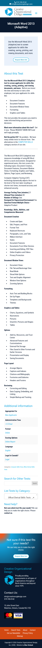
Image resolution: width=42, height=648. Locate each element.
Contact (32, 630)
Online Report (10, 442)
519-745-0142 (21, 2)
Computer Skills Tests (17, 467)
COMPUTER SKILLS (25, 142)
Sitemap (20, 636)
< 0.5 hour (9, 424)
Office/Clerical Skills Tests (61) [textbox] (21, 497)
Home (6, 630)
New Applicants (11, 415)
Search (35, 483)
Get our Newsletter (13, 633)
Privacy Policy (28, 633)
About (25, 630)
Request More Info (21, 60)
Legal (7, 459)
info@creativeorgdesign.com (15, 596)
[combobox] (21, 496)
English (7, 450)
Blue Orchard (28, 645)
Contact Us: (11, 592)
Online (7, 433)
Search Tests (15, 630)
